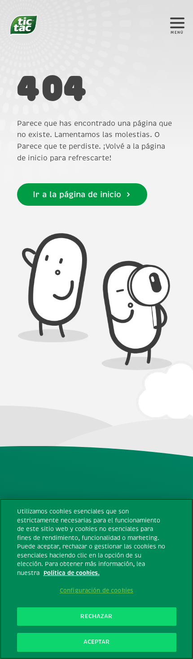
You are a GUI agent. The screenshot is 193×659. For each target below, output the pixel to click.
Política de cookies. (72, 573)
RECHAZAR (96, 616)
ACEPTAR (96, 642)
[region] (96, 579)
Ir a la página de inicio (77, 194)
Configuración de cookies (96, 591)
